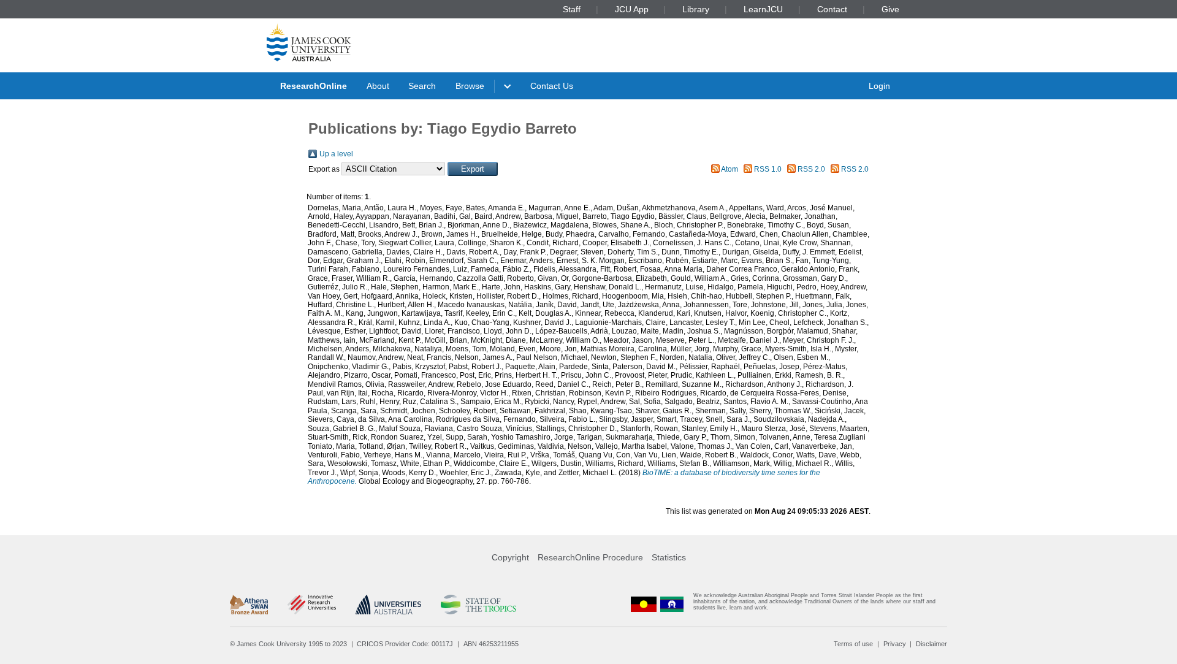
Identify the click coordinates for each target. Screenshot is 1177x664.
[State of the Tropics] (478, 604)
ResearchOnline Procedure (590, 557)
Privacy (894, 643)
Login (879, 86)
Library (695, 9)
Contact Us (551, 86)
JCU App (632, 9)
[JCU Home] (309, 42)
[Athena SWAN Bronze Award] (249, 604)
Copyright (510, 557)
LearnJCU (763, 9)
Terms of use (853, 643)
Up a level (336, 154)
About (378, 86)
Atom (729, 169)
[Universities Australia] (388, 604)
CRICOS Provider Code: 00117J (405, 643)
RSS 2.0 (811, 169)
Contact (832, 9)
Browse (469, 86)
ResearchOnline (313, 86)
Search (422, 86)
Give (890, 9)
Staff (572, 9)
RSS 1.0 (768, 169)
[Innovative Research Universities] (312, 604)
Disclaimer (931, 643)
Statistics (669, 557)
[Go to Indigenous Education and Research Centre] (643, 604)
